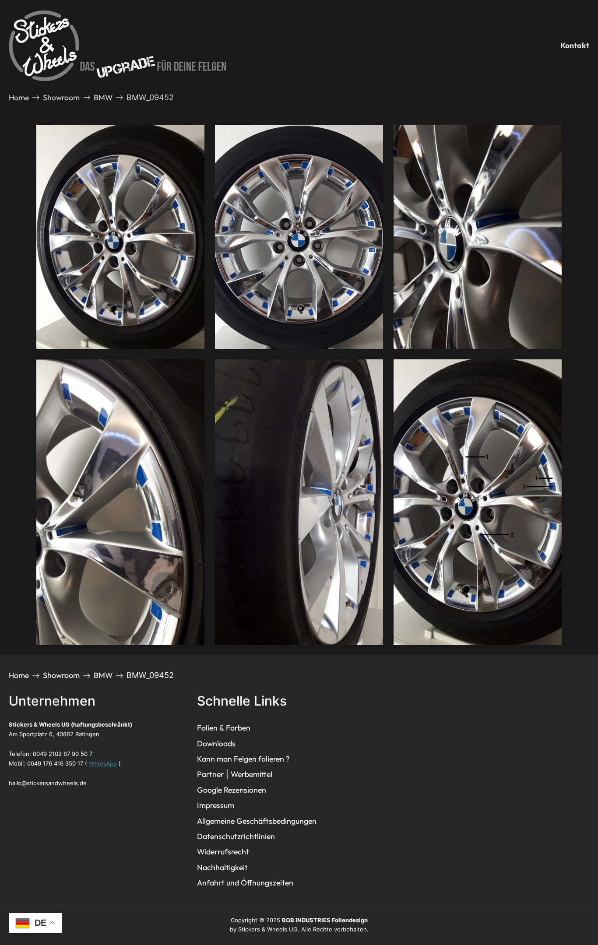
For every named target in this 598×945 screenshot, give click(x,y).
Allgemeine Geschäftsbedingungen (257, 821)
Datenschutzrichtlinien (236, 836)
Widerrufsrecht (223, 852)
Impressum (215, 805)
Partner (210, 774)
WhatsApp (103, 763)
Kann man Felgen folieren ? (243, 759)
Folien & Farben (223, 728)
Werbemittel (251, 774)
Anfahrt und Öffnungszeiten (245, 883)
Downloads (216, 743)
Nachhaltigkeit (222, 867)
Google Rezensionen (231, 790)
